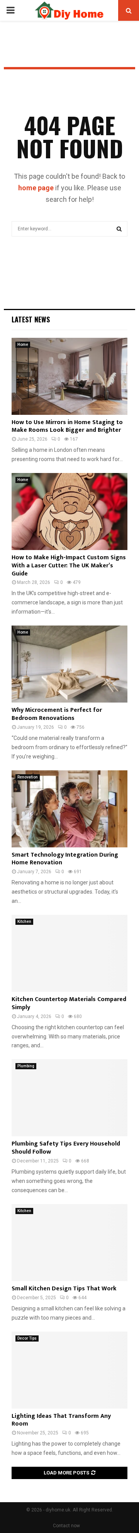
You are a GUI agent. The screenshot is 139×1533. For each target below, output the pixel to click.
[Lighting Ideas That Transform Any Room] (69, 1370)
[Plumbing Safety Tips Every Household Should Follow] (69, 1097)
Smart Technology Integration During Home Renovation (65, 859)
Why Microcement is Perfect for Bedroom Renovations (57, 714)
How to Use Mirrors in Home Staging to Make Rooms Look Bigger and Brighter (67, 426)
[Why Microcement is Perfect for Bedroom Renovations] (69, 664)
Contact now (66, 1525)
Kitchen (24, 921)
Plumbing (25, 1066)
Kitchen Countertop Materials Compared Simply (69, 1003)
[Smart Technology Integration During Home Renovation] (69, 808)
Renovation (27, 777)
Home (22, 344)
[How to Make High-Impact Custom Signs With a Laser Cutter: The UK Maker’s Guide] (69, 511)
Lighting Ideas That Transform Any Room (61, 1420)
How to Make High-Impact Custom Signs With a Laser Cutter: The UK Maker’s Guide (69, 565)
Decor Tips (27, 1338)
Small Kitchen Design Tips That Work (64, 1288)
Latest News (31, 319)
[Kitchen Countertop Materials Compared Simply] (69, 953)
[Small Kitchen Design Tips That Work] (69, 1242)
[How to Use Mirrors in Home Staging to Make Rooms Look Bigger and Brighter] (69, 376)
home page (36, 188)
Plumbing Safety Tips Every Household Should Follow (66, 1148)
